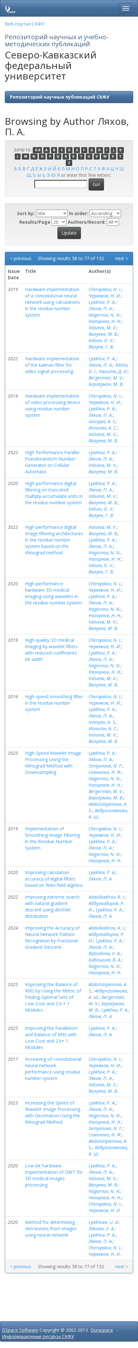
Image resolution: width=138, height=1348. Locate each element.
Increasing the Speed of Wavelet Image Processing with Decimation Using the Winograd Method (52, 1112)
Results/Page (34, 222)
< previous (20, 258)
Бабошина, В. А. (105, 960)
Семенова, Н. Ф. (105, 772)
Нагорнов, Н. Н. (105, 321)
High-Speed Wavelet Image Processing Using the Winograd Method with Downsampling (53, 762)
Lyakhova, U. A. (104, 1222)
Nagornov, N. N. (105, 315)
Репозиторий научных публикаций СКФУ (59, 97)
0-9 (37, 150)
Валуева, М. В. (103, 334)
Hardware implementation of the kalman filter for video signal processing (52, 365)
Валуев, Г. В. (101, 347)
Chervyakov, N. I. (105, 289)
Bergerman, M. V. (106, 378)
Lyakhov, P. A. (102, 302)
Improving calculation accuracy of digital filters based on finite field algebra (53, 878)
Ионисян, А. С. (103, 428)
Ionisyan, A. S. (102, 421)
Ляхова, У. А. (102, 1228)
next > (121, 258)
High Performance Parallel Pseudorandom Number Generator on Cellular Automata (52, 462)
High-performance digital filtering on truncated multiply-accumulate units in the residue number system (54, 493)
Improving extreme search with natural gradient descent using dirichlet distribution (52, 906)
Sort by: (26, 213)
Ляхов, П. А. (101, 308)
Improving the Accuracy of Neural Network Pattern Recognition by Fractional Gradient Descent (52, 937)
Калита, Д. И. (113, 371)
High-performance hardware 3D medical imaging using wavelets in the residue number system (53, 593)
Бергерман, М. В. (106, 384)
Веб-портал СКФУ (24, 24)
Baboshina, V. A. (105, 953)
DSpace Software (20, 1330)
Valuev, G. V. (101, 340)
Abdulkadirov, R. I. (107, 897)
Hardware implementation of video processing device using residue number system (52, 405)
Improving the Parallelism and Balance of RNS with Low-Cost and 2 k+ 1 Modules (51, 1037)
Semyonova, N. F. (106, 766)
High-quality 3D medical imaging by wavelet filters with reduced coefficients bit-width (51, 649)
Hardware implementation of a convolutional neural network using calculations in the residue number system (52, 302)
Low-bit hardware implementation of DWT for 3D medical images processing (54, 1175)
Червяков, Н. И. (105, 296)
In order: (78, 213)
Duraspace (102, 1330)
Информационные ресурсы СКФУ (38, 1336)
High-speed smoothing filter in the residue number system (54, 702)
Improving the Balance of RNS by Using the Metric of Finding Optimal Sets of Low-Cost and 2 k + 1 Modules (53, 997)
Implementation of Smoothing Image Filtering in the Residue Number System (52, 838)
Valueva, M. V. (103, 328)
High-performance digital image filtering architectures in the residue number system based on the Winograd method (54, 540)
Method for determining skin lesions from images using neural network (51, 1228)
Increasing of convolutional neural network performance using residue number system (53, 1068)
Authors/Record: (87, 222)
